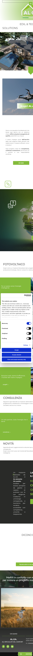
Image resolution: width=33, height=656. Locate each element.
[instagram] (7, 646)
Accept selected (16, 354)
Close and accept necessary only (16, 359)
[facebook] (3, 646)
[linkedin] (12, 646)
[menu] (30, 3)
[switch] (29, 328)
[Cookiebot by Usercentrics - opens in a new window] (24, 295)
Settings (25, 345)
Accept (17, 350)
